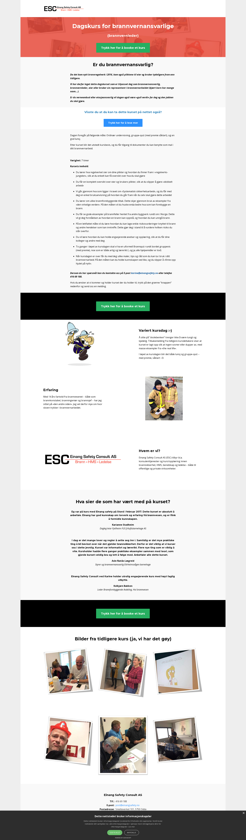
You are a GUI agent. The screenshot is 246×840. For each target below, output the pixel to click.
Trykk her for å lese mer (123, 122)
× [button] (243, 813)
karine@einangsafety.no (144, 273)
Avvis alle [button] (131, 832)
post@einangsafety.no (127, 805)
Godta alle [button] (115, 832)
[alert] (123, 825)
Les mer (131, 827)
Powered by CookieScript (123, 838)
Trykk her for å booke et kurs (123, 47)
